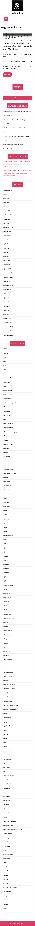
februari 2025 (8, 264)
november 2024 (8, 277)
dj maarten (7, 456)
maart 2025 (7, 260)
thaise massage (8, 800)
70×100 (6, 365)
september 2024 (8, 285)
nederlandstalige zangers (10, 709)
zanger (6, 875)
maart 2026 (7, 211)
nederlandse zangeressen (10, 693)
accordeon (7, 374)
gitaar (5, 514)
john (5, 577)
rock (5, 755)
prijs (5, 746)
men (5, 664)
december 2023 (8, 322)
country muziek (8, 444)
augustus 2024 (8, 289)
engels (6, 477)
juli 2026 (6, 194)
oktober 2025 (7, 231)
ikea (5, 539)
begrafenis (7, 411)
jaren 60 (6, 564)
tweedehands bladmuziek (10, 821)
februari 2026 (8, 215)
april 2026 (7, 206)
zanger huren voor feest (10, 887)
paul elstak (7, 726)
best (5, 419)
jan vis (6, 552)
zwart (5, 908)
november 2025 (8, 227)
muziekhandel (8, 676)
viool (5, 850)
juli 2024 (6, 293)
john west (6, 581)
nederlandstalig (8, 701)
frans (5, 498)
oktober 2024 (7, 281)
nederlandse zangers (9, 697)
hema (5, 527)
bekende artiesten (8, 415)
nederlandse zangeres (9, 688)
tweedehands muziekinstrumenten (13, 829)
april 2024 (7, 306)
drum (5, 465)
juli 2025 (6, 244)
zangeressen (7, 900)
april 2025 (7, 256)
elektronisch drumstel (10, 473)
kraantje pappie (8, 635)
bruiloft (6, 436)
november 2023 (8, 327)
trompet (6, 809)
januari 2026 (7, 219)
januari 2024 (7, 318)
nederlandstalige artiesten (11, 705)
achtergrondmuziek (9, 378)
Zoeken (17, 87)
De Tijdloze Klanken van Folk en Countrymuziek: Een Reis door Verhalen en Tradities (16, 164)
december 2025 (8, 223)
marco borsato (8, 659)
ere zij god (7, 481)
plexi (5, 742)
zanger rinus (7, 891)
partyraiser (7, 722)
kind (5, 606)
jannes (6, 556)
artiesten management (10, 403)
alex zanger (7, 382)
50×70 (6, 357)
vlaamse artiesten (8, 854)
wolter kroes (7, 867)
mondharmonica (8, 672)
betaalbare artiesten (9, 423)
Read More (8, 75)
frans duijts (7, 506)
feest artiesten (8, 485)
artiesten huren (8, 398)
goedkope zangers (9, 519)
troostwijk (7, 813)
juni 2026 (6, 198)
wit (5, 862)
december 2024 (8, 273)
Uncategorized (8, 833)
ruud (5, 771)
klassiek (6, 622)
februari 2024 (8, 314)
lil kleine (6, 647)
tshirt (5, 817)
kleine (6, 626)
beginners (6, 407)
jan (5, 543)
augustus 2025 (8, 240)
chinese (6, 440)
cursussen (6, 448)
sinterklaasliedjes (8, 784)
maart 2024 (7, 310)
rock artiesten (7, 759)
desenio (6, 452)
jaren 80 (6, 568)
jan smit (6, 548)
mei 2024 (6, 302)
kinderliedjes (7, 614)
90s (5, 369)
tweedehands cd (8, 825)
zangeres (6, 896)
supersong (7, 796)
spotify (6, 792)
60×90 (6, 361)
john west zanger (8, 585)
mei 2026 (6, 202)
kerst (5, 589)
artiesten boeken (8, 394)
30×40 (6, 353)
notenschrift (7, 717)
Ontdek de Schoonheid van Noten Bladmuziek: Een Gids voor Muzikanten (17, 46)
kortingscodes (8, 630)
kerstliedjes (7, 593)
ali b (5, 386)
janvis (5, 560)
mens (5, 668)
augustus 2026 (8, 190)
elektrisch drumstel (9, 469)
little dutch (7, 651)
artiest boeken (8, 390)
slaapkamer (7, 788)
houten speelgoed (8, 535)
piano (5, 738)
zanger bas (7, 883)
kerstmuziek (7, 597)
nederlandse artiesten (9, 684)
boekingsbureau (8, 427)
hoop (5, 531)
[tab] (6, 19)
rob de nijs (7, 751)
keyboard (6, 601)
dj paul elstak (7, 461)
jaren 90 (6, 572)
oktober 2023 (7, 331)
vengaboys (7, 842)
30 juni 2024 (7, 54)
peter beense (7, 734)
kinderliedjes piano (9, 618)
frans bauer (7, 502)
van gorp (6, 838)
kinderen (6, 610)
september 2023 (8, 335)
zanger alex (7, 879)
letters (6, 643)
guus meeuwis (8, 523)
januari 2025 (7, 269)
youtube (6, 871)
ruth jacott (7, 767)
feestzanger (7, 494)
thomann (6, 804)
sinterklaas (7, 780)
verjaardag (7, 846)
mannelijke (7, 655)
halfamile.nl (17, 13)
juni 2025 (6, 248)
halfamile (16, 54)
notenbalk (7, 713)
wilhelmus (7, 858)
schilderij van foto (9, 775)
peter (5, 730)
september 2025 (8, 235)
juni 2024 (6, 298)
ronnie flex (7, 763)
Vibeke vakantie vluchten (10, 170)
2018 (5, 349)
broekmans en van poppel (11, 432)
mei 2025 (6, 252)
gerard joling (7, 510)
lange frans (7, 639)
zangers (6, 904)
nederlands (7, 680)
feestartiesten (7, 490)
